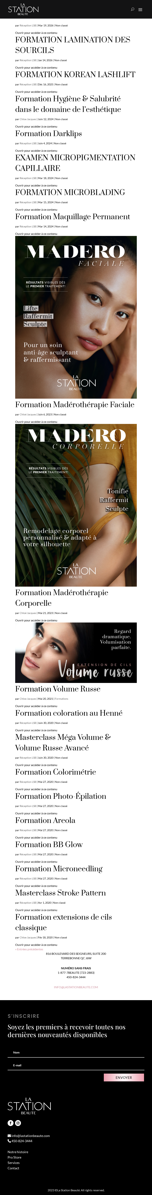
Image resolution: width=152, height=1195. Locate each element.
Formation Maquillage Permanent (72, 217)
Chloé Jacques (28, 414)
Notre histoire (18, 1152)
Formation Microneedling (58, 869)
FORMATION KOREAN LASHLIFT (75, 75)
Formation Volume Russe (57, 689)
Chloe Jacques (28, 119)
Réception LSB (28, 25)
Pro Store (14, 1157)
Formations (61, 698)
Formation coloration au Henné (69, 713)
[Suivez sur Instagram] (18, 1123)
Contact (13, 1168)
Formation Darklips (48, 134)
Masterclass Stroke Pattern (60, 893)
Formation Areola (45, 821)
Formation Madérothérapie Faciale (74, 405)
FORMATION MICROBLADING (70, 193)
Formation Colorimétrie (55, 772)
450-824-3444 (21, 1141)
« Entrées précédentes (29, 949)
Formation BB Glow (49, 845)
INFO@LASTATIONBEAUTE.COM (76, 987)
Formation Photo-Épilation (60, 796)
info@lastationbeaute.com (30, 1136)
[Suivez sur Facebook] (11, 1123)
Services (14, 1163)
